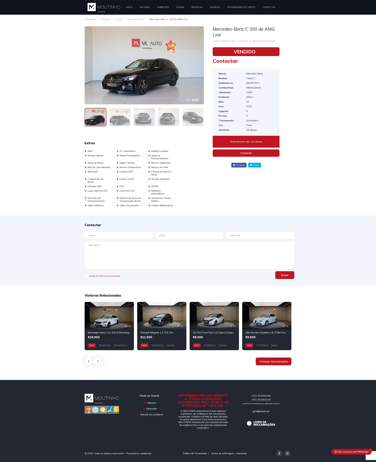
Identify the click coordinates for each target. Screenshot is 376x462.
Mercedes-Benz (135, 19)
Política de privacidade (109, 276)
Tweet (256, 165)
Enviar (284, 275)
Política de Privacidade (195, 453)
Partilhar (240, 165)
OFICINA (180, 7)
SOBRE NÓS (163, 7)
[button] (246, 153)
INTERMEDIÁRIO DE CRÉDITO (241, 7)
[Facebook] (279, 453)
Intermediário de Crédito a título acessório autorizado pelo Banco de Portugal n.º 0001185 (203, 400)
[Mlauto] (104, 7)
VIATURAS (145, 7)
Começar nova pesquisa (273, 361)
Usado (118, 19)
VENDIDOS (215, 7)
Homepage (90, 19)
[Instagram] (287, 453)
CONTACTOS (269, 7)
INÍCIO (129, 7)
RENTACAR (197, 7)
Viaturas (105, 19)
